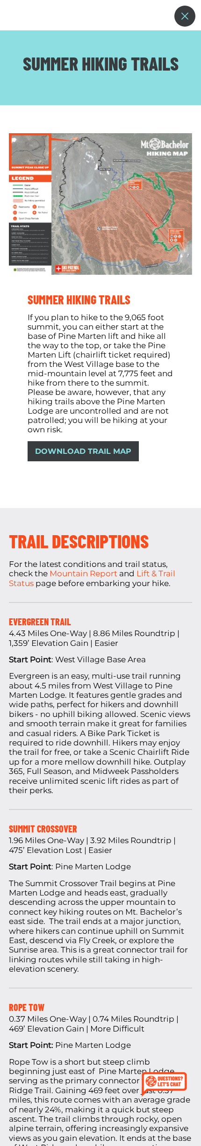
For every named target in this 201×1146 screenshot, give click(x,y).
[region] (100, 588)
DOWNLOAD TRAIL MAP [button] (83, 451)
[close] (184, 16)
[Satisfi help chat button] (166, 1085)
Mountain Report (83, 573)
